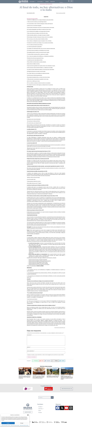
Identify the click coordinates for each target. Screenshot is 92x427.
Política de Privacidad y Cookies (5, 425)
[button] (35, 361)
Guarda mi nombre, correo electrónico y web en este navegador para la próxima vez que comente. (46, 354)
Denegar (21, 423)
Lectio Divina (40, 1)
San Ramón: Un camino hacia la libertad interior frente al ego (53, 376)
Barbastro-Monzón (49, 368)
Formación (52, 1)
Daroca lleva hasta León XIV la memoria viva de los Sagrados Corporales (24, 377)
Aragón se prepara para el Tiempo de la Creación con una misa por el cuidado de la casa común (67, 377)
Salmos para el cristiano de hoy (46, 4)
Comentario (29, 334)
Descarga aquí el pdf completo (32, 18)
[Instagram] (72, 1)
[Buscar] (52, 397)
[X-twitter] (70, 1)
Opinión (47, 1)
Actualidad (32, 1)
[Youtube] (71, 1)
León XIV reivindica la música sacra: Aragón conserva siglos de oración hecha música (38, 377)
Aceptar (8, 423)
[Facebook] (68, 1)
